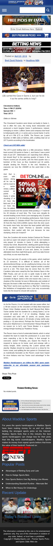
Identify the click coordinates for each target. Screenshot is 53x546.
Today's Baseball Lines (22, 516)
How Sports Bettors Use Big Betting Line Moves (27, 479)
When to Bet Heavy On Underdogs (21, 488)
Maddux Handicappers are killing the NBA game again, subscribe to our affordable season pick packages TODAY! (26, 365)
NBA (37, 60)
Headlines (30, 60)
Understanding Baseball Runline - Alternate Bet (27, 483)
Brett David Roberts (13, 60)
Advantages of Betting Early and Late (22, 471)
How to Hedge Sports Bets (17, 475)
